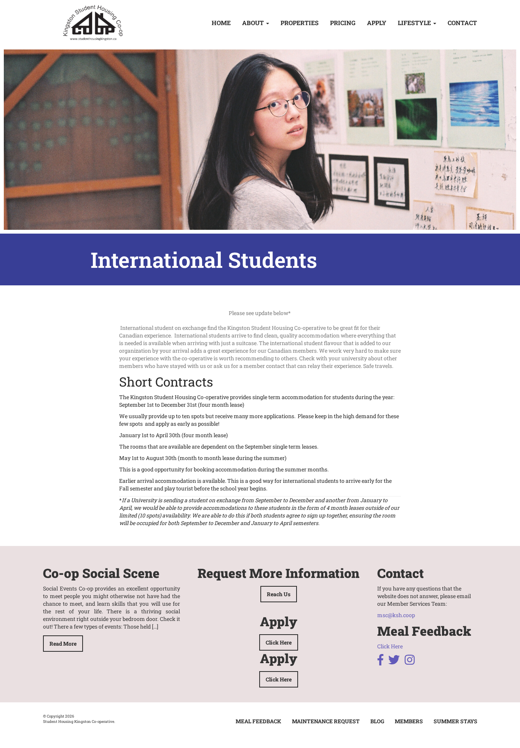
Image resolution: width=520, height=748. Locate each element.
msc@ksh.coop (396, 615)
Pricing (343, 23)
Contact (462, 23)
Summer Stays (455, 721)
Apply (376, 23)
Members (409, 721)
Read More (63, 643)
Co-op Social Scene (101, 573)
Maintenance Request (326, 721)
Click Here (279, 642)
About (253, 23)
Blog (377, 721)
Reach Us (278, 594)
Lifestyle (415, 23)
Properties (300, 23)
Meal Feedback (258, 721)
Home (221, 23)
